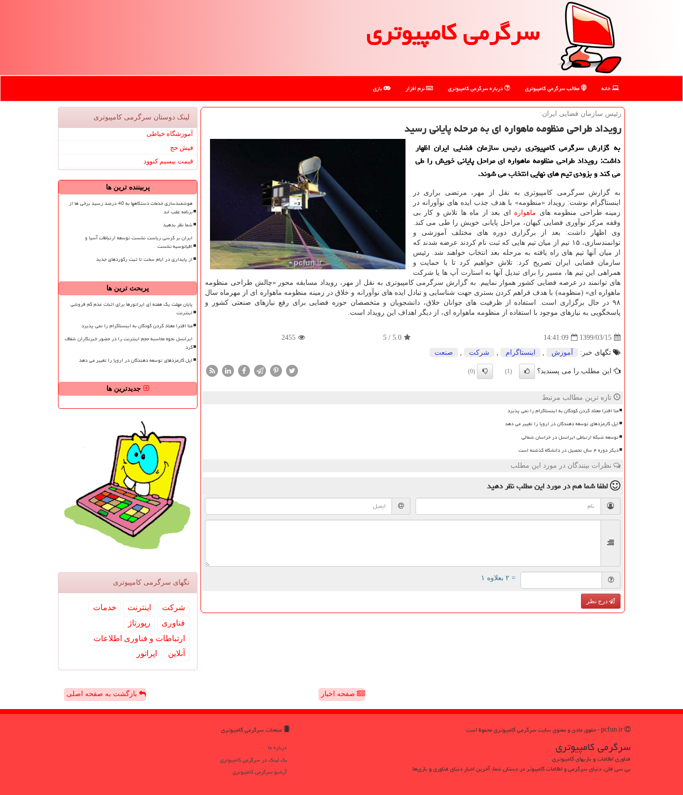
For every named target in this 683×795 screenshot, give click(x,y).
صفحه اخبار (339, 694)
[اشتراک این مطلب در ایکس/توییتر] (292, 370)
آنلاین (176, 653)
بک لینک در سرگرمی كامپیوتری (253, 760)
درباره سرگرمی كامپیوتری (476, 88)
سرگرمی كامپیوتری (453, 31)
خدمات (104, 607)
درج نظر (597, 601)
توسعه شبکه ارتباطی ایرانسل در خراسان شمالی (570, 437)
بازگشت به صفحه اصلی (102, 694)
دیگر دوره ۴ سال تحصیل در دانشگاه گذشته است (568, 450)
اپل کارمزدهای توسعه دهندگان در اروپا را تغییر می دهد (561, 424)
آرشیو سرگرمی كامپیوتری (259, 772)
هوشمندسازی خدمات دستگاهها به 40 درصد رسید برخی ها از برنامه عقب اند (130, 207)
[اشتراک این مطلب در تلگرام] (260, 370)
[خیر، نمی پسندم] (485, 371)
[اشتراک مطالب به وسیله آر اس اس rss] (212, 370)
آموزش (562, 352)
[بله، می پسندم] (527, 371)
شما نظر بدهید (177, 225)
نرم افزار (416, 88)
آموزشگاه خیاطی (169, 133)
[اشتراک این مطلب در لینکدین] (228, 370)
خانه (607, 88)
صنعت (443, 352)
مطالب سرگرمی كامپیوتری (553, 88)
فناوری (173, 623)
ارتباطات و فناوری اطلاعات (139, 638)
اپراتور (146, 653)
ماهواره (525, 212)
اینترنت (139, 607)
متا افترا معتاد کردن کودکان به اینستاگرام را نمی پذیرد (563, 411)
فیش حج (181, 147)
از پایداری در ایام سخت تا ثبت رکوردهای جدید (144, 259)
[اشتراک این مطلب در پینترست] (276, 370)
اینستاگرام (521, 352)
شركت (479, 352)
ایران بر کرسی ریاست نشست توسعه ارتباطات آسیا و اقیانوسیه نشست (138, 242)
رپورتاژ (139, 623)
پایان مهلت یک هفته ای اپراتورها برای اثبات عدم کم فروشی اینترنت (131, 308)
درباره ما (277, 747)
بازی (378, 88)
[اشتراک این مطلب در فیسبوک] (244, 370)
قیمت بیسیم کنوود (168, 161)
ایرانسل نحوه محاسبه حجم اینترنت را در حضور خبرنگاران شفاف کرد (128, 343)
